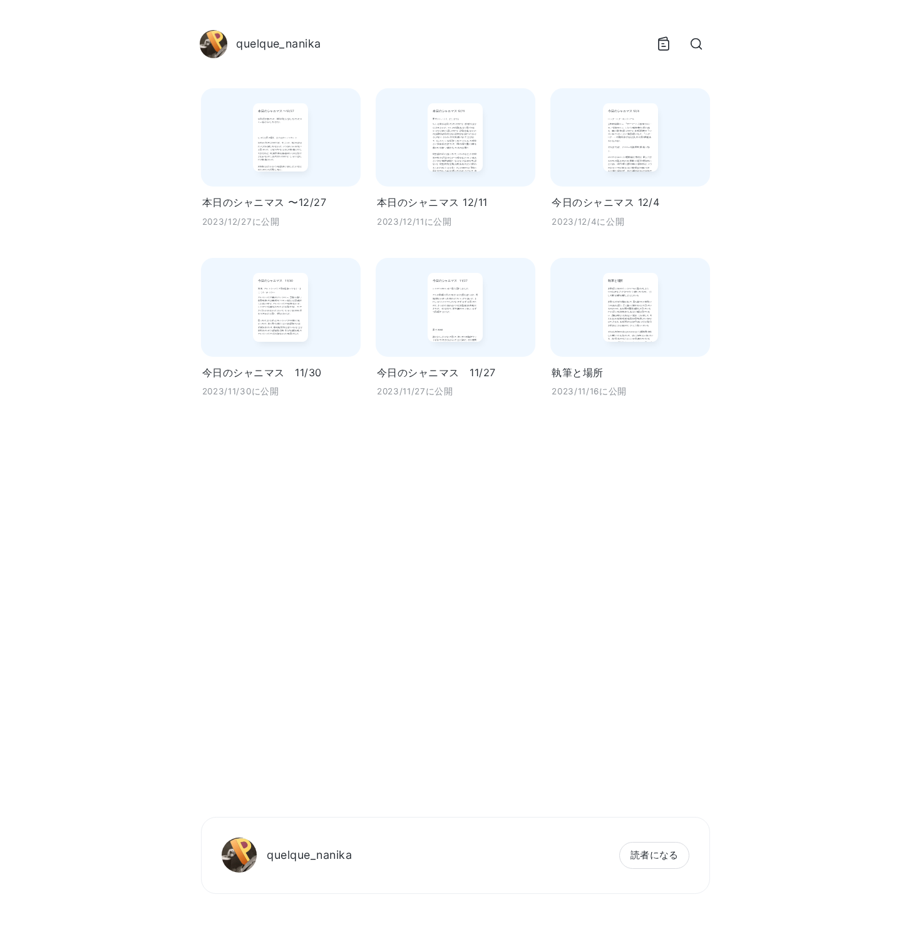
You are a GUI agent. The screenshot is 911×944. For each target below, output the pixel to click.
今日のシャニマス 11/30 (262, 372)
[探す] (696, 44)
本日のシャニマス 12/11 (432, 202)
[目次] (663, 44)
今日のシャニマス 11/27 (436, 372)
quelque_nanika (309, 854)
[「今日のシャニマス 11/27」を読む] (455, 307)
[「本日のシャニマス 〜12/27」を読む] (281, 137)
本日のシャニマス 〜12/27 (264, 202)
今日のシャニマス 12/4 (605, 202)
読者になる (654, 855)
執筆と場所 (577, 372)
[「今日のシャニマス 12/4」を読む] (630, 137)
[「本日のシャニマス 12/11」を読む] (455, 137)
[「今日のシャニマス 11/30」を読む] (281, 307)
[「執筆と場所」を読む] (630, 307)
